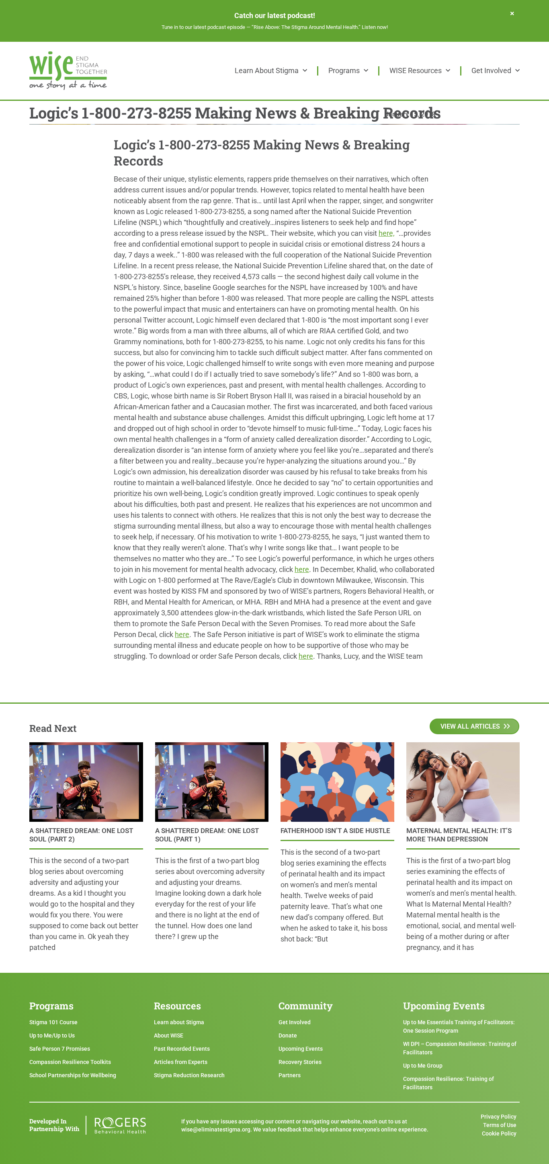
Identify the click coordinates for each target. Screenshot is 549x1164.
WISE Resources (415, 70)
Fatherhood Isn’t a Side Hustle (335, 831)
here (302, 569)
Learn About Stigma (267, 70)
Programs (344, 70)
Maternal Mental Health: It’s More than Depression (459, 835)
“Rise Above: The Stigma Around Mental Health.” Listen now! (320, 27)
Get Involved (491, 70)
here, (387, 233)
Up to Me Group (422, 1065)
